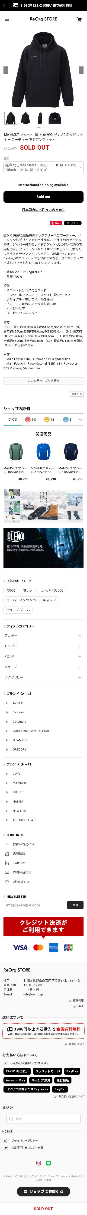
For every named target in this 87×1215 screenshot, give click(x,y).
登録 (75, 905)
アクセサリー (14, 677)
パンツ (9, 656)
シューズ (11, 667)
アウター (11, 635)
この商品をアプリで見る (43, 380)
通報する (76, 393)
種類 (6, 158)
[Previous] (5, 70)
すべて (12, 419)
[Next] (81, 70)
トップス (11, 646)
